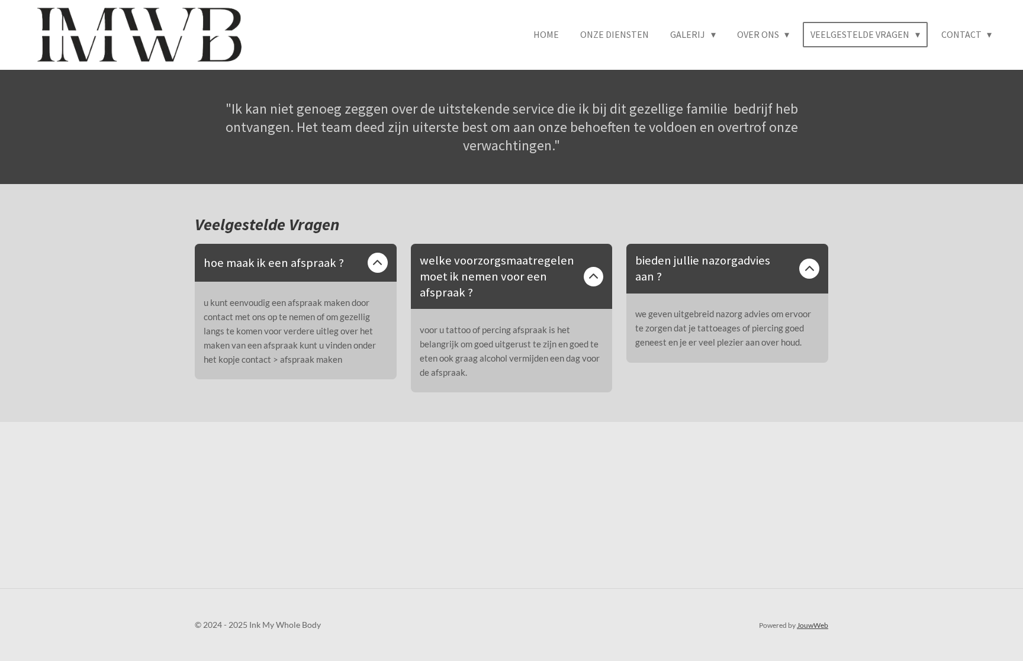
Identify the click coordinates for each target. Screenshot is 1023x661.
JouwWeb (812, 625)
